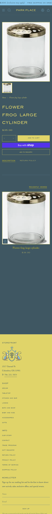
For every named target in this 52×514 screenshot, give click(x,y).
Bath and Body (8, 408)
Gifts (4, 422)
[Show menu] (3, 10)
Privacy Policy (9, 460)
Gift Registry (8, 450)
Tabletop (6, 393)
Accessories (8, 418)
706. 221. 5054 (10, 375)
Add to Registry (26, 152)
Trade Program (9, 445)
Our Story (7, 435)
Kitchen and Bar (9, 398)
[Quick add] (5, 241)
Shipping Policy (9, 470)
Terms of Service (10, 465)
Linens (5, 403)
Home (4, 97)
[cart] (48, 10)
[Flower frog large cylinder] (26, 218)
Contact (5, 440)
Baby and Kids (8, 413)
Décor (5, 388)
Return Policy (9, 455)
